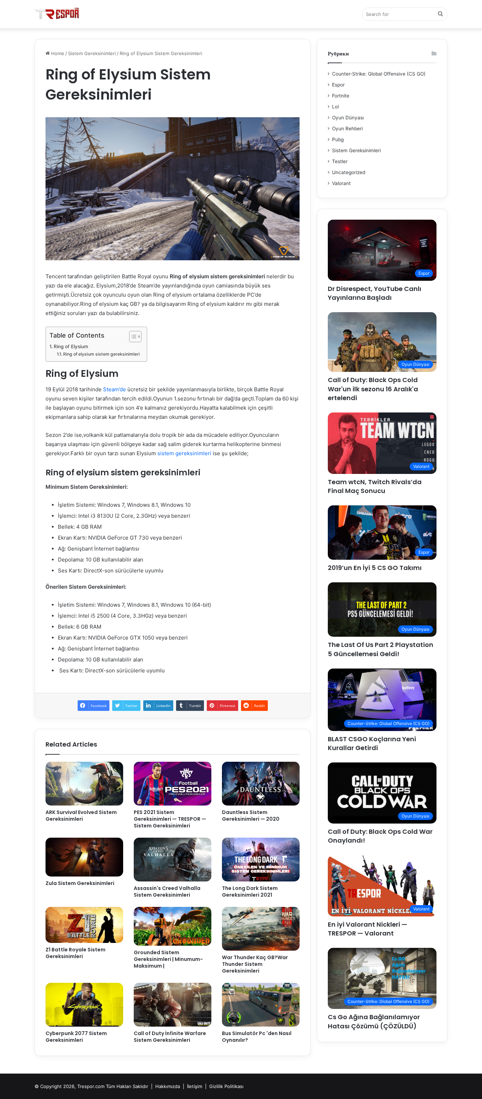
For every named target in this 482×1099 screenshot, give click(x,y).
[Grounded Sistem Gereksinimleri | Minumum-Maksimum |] (172, 926)
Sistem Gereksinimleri (92, 53)
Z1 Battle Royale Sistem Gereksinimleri (76, 953)
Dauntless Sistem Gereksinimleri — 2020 (250, 815)
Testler (340, 161)
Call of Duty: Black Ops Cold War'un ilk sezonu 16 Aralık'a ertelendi (373, 388)
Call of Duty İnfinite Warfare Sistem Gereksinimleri (170, 1037)
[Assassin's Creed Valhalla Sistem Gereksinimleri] (172, 859)
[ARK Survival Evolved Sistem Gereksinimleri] (84, 784)
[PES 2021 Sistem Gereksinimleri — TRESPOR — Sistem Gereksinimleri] (172, 784)
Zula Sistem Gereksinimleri (80, 883)
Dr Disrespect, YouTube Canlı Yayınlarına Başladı (374, 293)
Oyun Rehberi (347, 128)
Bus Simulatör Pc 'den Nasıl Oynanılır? (256, 1037)
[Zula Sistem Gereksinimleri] (84, 857)
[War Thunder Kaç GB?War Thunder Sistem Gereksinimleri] (261, 929)
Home (57, 53)
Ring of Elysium (71, 346)
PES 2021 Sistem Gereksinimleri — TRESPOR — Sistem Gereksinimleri (170, 819)
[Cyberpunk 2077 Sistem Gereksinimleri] (84, 1005)
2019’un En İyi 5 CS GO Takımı (375, 567)
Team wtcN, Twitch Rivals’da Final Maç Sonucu (375, 486)
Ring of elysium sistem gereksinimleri (101, 354)
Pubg (338, 139)
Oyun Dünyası (348, 117)
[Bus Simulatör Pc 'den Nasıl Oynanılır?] (261, 1005)
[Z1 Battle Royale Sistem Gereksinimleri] (84, 925)
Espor (338, 85)
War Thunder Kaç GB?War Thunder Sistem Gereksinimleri (255, 964)
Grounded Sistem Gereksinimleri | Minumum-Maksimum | (168, 959)
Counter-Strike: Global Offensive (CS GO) (379, 74)
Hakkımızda (167, 1086)
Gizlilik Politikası (226, 1086)
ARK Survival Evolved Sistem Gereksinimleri (81, 815)
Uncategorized (348, 172)
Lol (335, 106)
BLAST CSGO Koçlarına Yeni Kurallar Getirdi (372, 743)
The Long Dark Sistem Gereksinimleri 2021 (250, 891)
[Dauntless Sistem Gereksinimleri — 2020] (261, 784)
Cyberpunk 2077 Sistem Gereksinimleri (76, 1037)
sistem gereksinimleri (184, 453)
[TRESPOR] (58, 14)
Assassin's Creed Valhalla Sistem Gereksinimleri (167, 891)
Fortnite (340, 96)
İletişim (194, 1086)
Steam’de (114, 389)
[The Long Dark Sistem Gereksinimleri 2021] (261, 859)
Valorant (341, 183)
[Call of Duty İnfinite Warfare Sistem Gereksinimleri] (172, 1005)
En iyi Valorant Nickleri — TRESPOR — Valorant (367, 929)
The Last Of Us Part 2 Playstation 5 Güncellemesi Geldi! (380, 649)
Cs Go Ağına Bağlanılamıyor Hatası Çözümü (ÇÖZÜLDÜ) (374, 1021)
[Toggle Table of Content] (132, 337)
